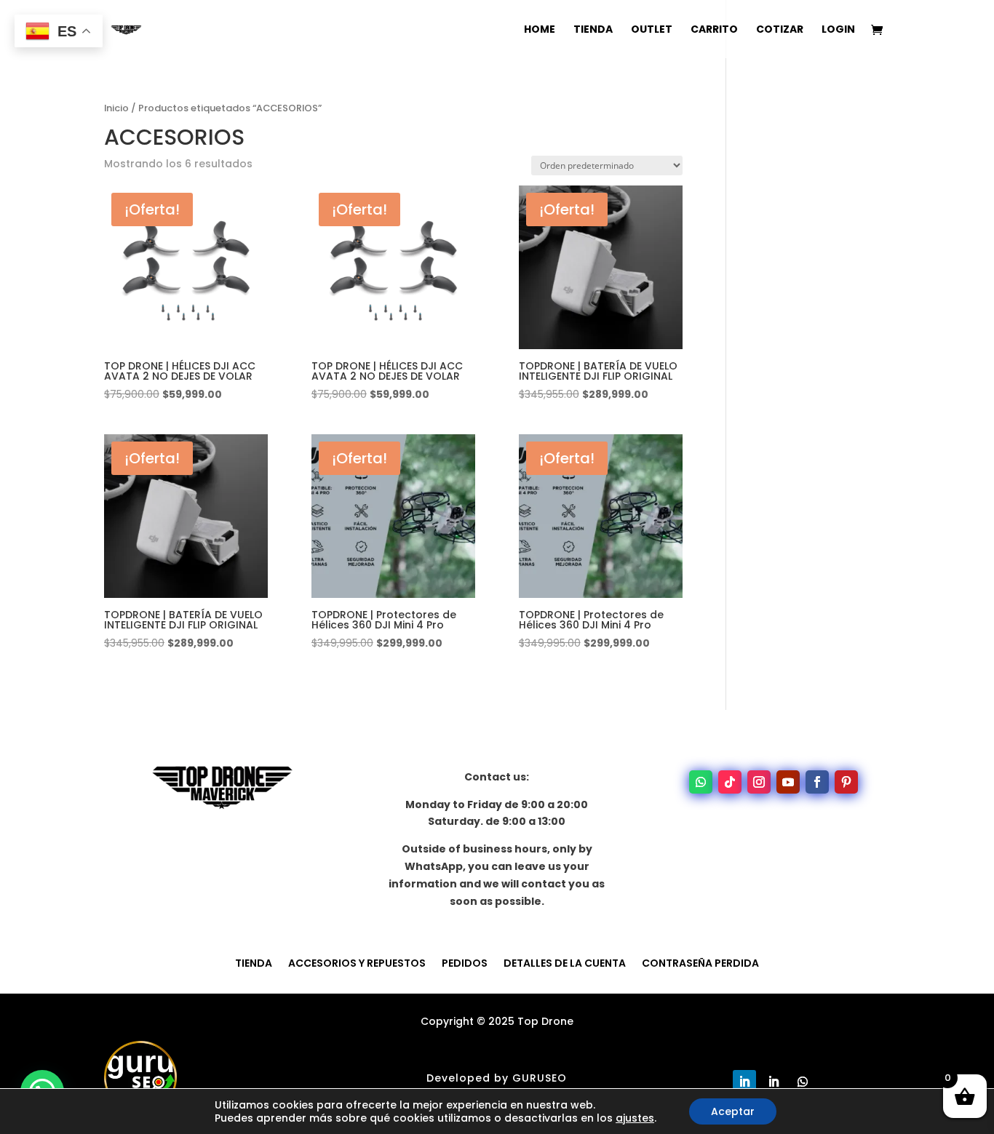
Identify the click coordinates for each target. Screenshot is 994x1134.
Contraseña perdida (700, 962)
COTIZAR (779, 30)
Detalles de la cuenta (565, 962)
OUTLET (651, 30)
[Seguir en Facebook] (817, 782)
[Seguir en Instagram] (759, 782)
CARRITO (714, 30)
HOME (539, 30)
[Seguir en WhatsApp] (700, 782)
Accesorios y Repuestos (357, 962)
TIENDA (593, 30)
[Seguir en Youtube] (788, 782)
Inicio (116, 108)
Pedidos (465, 962)
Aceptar (733, 1111)
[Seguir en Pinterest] (846, 782)
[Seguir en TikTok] (729, 782)
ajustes (635, 1118)
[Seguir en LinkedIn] (744, 1081)
